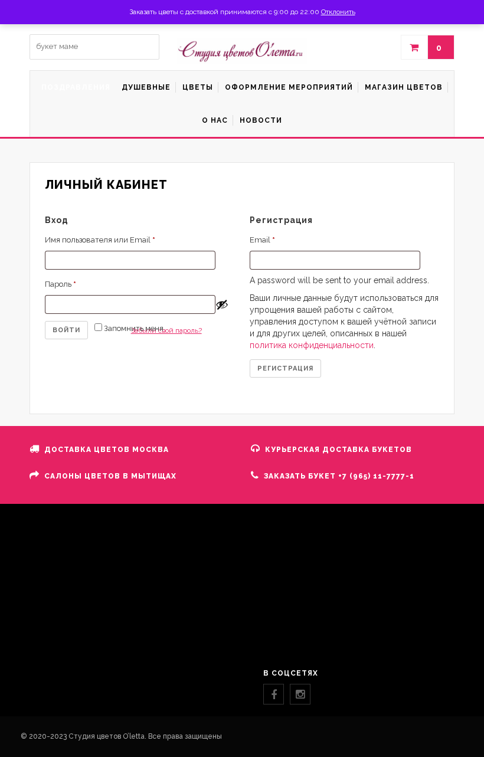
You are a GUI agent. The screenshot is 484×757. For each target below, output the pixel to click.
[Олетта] (242, 51)
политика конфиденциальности (312, 345)
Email (262, 239)
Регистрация (285, 368)
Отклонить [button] (338, 12)
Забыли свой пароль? (166, 330)
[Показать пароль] (221, 304)
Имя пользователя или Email (100, 239)
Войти (66, 330)
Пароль (60, 284)
